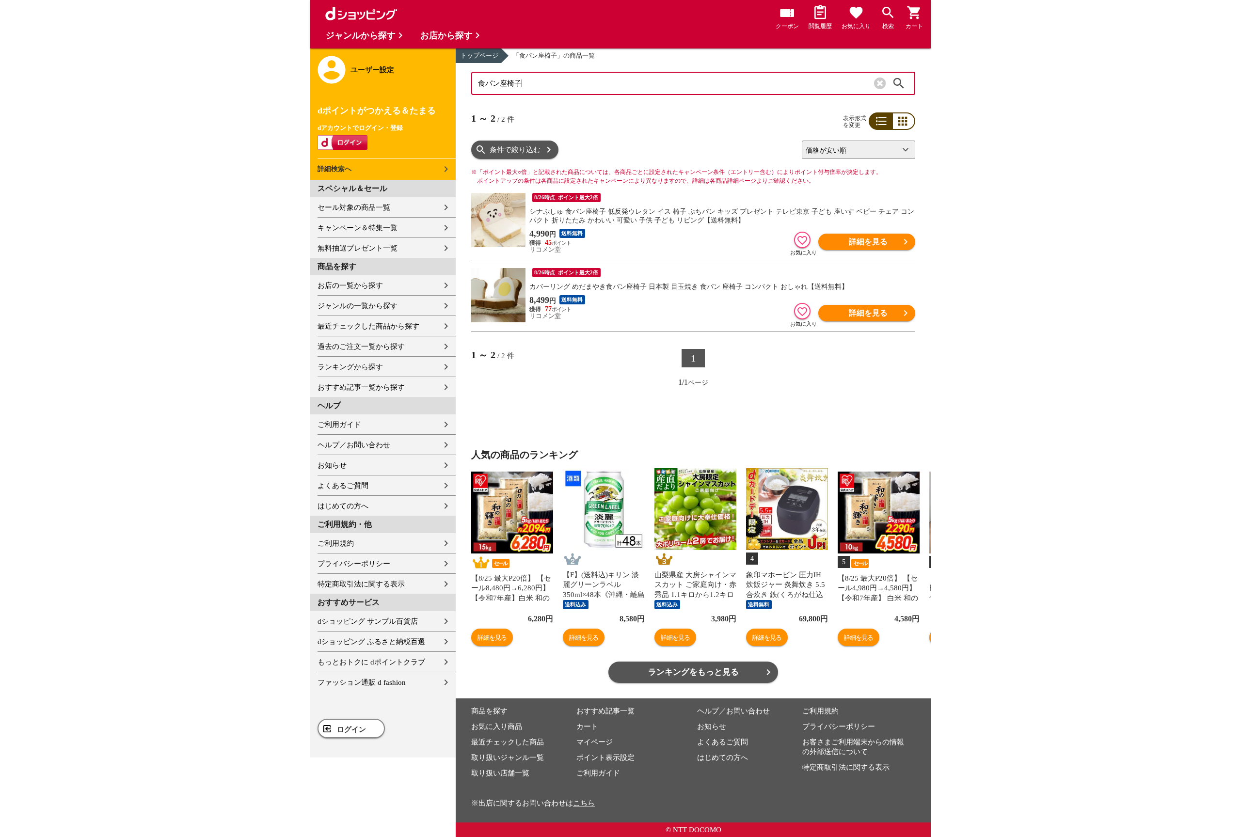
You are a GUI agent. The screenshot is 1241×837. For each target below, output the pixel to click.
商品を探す (489, 711)
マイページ (594, 742)
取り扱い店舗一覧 (500, 773)
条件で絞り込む (515, 150)
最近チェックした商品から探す (368, 326)
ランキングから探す (350, 367)
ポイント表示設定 (605, 757)
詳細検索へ (334, 169)
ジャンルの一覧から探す (358, 306)
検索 (898, 83)
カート (587, 726)
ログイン (351, 729)
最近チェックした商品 (507, 742)
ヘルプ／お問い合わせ (354, 445)
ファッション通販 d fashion (362, 682)
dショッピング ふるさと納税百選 (371, 642)
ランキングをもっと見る (693, 672)
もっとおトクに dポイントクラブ (371, 662)
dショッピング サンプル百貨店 (368, 621)
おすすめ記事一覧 (605, 711)
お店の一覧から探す (350, 285)
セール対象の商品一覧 (354, 207)
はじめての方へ (343, 506)
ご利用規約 (336, 543)
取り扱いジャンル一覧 (507, 757)
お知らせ (332, 465)
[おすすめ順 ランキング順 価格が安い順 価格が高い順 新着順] (854, 150)
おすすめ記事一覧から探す (361, 387)
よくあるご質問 (343, 486)
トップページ (479, 55)
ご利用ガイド (339, 424)
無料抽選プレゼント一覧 (358, 248)
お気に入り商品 (496, 726)
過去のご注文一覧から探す (361, 346)
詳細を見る (868, 241)
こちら (584, 803)
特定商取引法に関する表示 (361, 584)
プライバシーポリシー (354, 564)
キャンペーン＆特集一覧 (358, 228)
